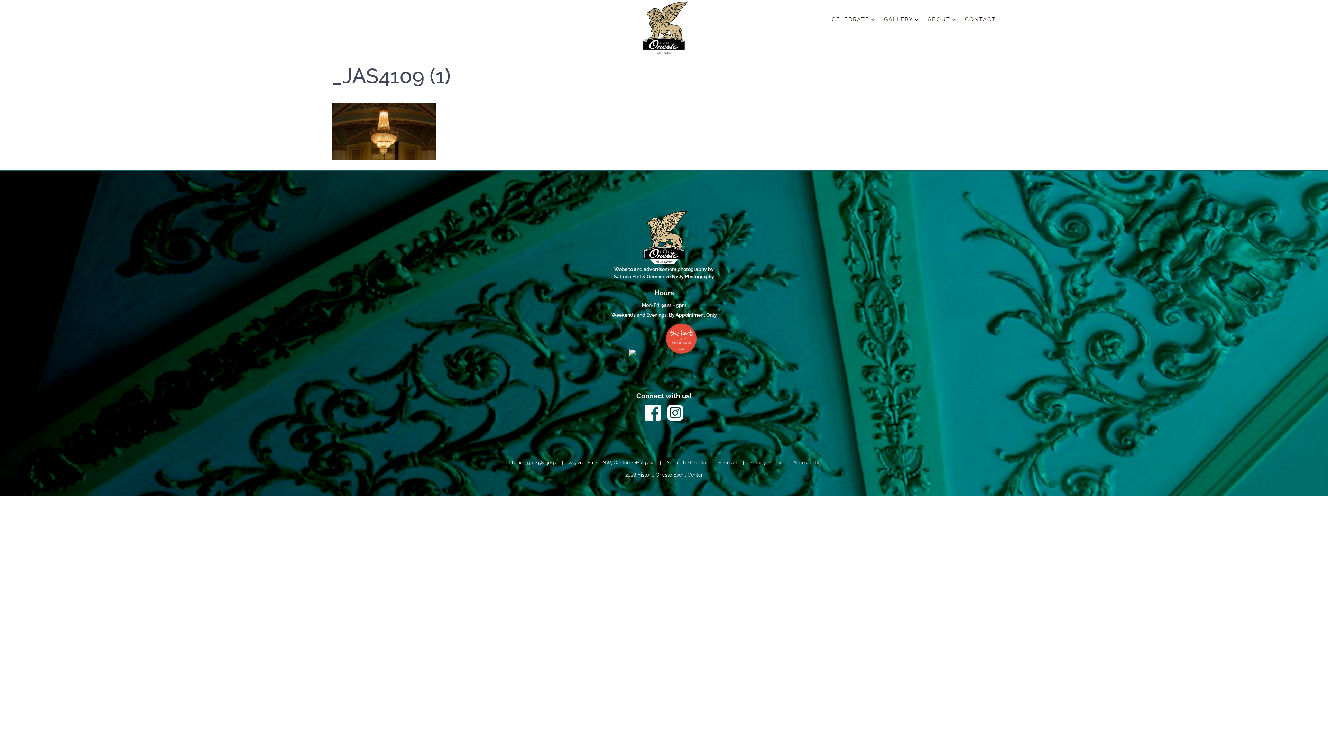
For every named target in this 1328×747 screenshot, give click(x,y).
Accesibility (806, 462)
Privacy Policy (765, 462)
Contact (980, 20)
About (939, 20)
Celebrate (850, 20)
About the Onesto (686, 462)
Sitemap (727, 462)
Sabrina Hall (628, 276)
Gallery (898, 20)
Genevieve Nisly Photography (680, 276)
